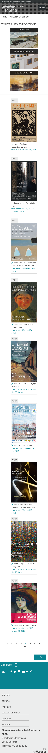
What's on (24, 30)
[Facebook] (11, 672)
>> (25, 647)
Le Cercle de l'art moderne (24, 625)
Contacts (6, 719)
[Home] (12, 8)
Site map (6, 725)
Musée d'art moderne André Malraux (17, 2)
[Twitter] (15, 672)
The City (6, 695)
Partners (6, 707)
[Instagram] (19, 672)
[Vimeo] (23, 672)
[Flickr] (27, 672)
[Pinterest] (31, 672)
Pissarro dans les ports (23, 445)
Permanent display (24, 51)
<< (7, 643)
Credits (6, 701)
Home (4, 17)
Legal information (11, 713)
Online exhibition (24, 73)
